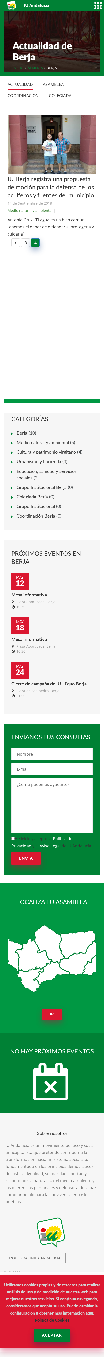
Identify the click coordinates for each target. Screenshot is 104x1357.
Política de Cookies (52, 1320)
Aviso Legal (50, 846)
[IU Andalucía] (12, 5)
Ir (52, 1014)
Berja (22, 433)
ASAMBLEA (53, 84)
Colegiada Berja (32, 497)
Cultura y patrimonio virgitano (46, 452)
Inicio (18, 67)
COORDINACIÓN (23, 95)
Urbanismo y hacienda (39, 462)
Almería (35, 67)
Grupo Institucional (36, 506)
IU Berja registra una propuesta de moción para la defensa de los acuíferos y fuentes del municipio (51, 187)
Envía (26, 858)
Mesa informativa (29, 595)
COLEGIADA (60, 95)
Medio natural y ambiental (30, 210)
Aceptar (52, 1335)
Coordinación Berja (36, 516)
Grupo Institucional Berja (42, 487)
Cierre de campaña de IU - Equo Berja (49, 684)
